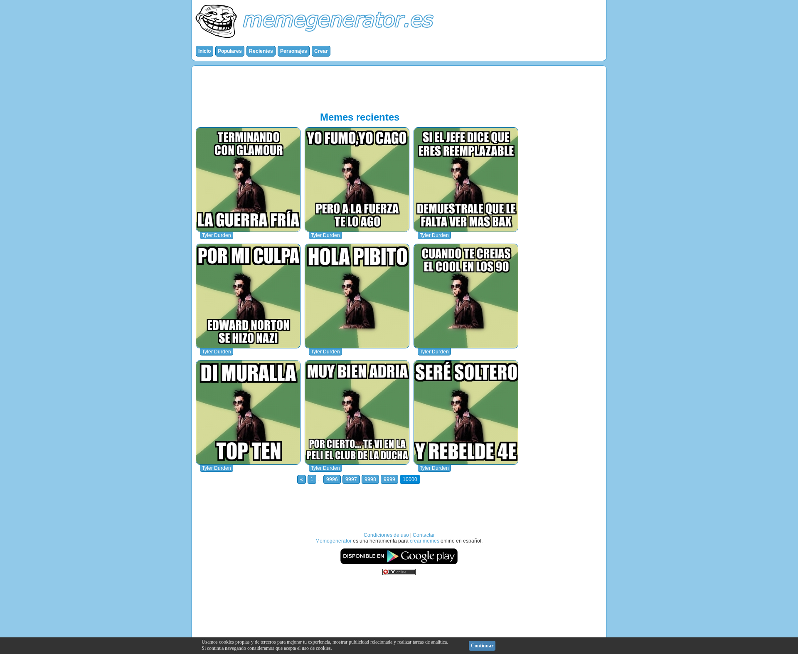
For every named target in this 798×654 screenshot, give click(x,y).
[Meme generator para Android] (399, 563)
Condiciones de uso (386, 535)
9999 (389, 479)
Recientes (261, 51)
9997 (351, 479)
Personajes (293, 51)
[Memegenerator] (316, 40)
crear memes (424, 541)
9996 (332, 479)
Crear (321, 51)
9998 (370, 479)
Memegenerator (333, 541)
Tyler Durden (216, 235)
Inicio (204, 51)
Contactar (424, 535)
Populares (230, 51)
